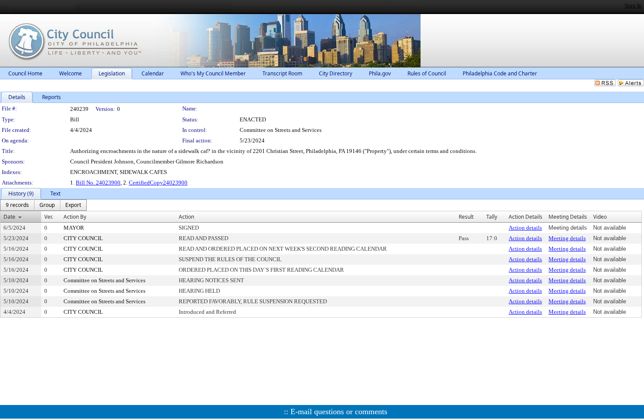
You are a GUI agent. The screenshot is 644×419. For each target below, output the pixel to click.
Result (466, 216)
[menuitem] (17, 205)
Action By (75, 216)
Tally (491, 216)
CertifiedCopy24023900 (158, 182)
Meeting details (567, 238)
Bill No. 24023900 (98, 182)
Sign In (633, 5)
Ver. (48, 216)
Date (9, 216)
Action (186, 216)
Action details (525, 227)
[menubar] (43, 205)
